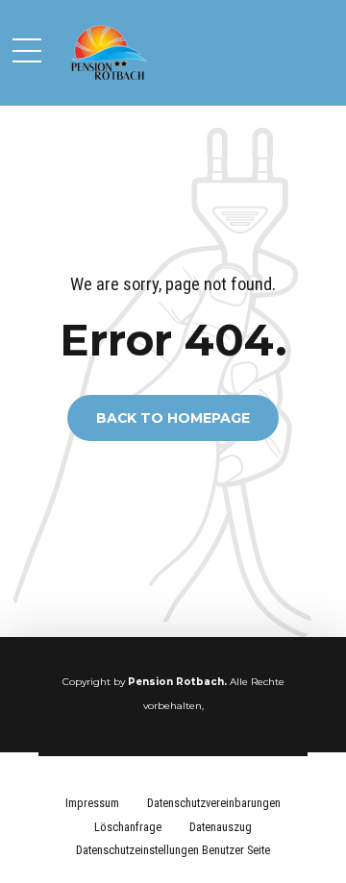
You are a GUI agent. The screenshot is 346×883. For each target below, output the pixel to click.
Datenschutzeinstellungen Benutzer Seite (173, 850)
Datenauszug (220, 827)
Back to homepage (173, 418)
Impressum (92, 803)
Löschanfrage (127, 827)
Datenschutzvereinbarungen (214, 803)
